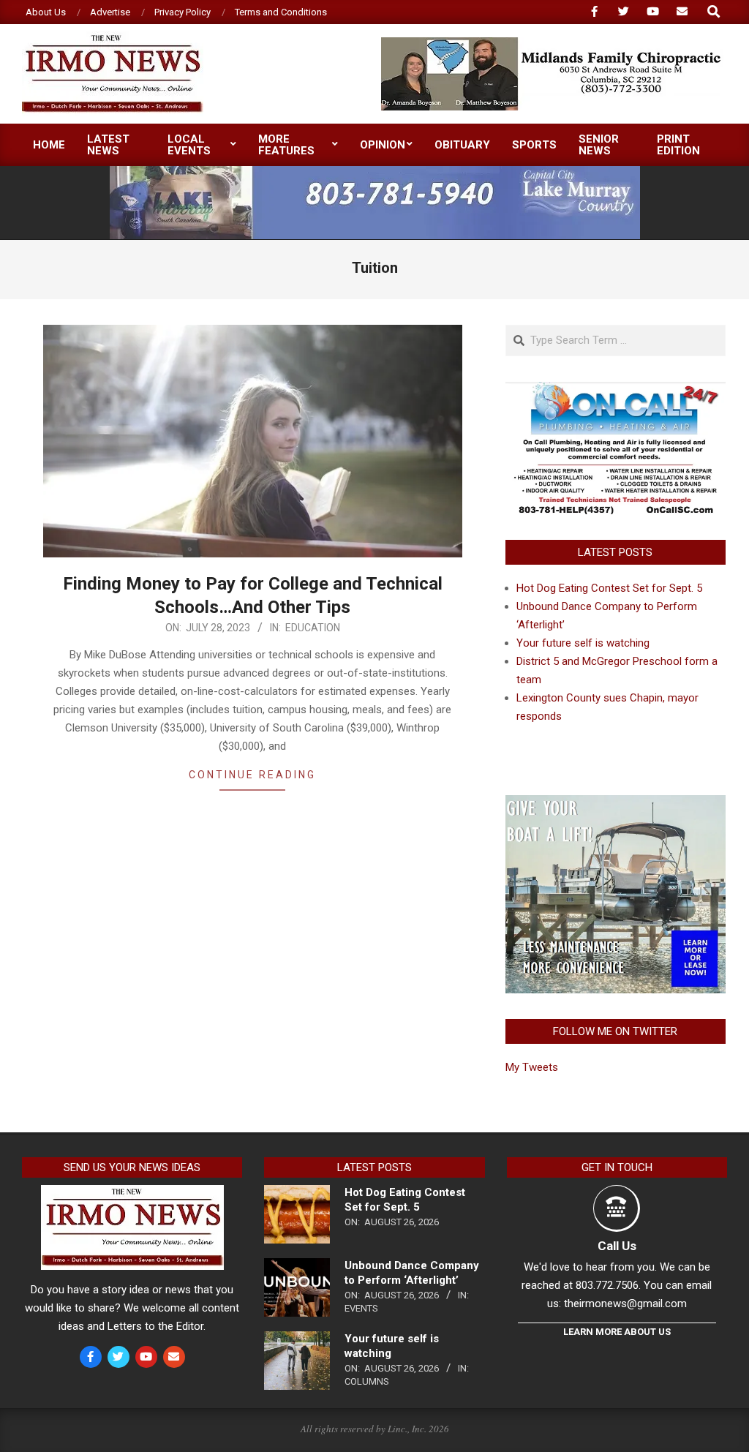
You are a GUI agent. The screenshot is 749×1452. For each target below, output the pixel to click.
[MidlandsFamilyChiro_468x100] (552, 43)
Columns (367, 1381)
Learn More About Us (617, 1331)
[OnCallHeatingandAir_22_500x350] (615, 390)
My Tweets (531, 1067)
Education (312, 627)
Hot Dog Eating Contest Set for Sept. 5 (609, 588)
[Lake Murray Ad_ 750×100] (375, 172)
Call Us (617, 1245)
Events (361, 1308)
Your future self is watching (583, 643)
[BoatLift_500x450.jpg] (615, 803)
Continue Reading (252, 774)
